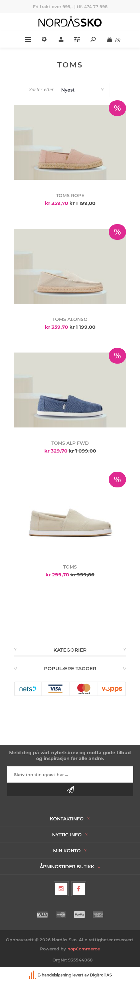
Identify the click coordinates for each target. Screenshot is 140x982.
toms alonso (70, 319)
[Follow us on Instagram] (61, 889)
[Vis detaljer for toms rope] (70, 142)
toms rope (70, 195)
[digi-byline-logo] (32, 975)
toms (70, 567)
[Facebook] (79, 889)
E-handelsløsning (54, 975)
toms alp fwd (70, 443)
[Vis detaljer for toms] (70, 514)
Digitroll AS (101, 975)
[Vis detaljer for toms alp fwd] (70, 390)
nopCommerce (83, 948)
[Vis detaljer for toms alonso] (70, 266)
